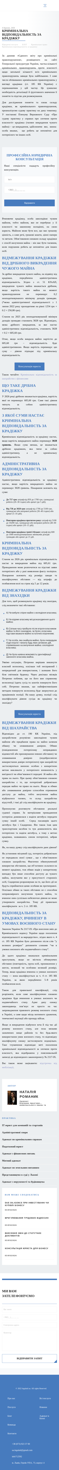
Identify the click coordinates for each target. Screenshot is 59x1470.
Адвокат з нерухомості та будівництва (23, 1181)
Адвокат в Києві (44, 1417)
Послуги (12, 1407)
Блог (10, 1416)
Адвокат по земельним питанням (20, 1167)
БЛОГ (24, 45)
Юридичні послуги (10, 45)
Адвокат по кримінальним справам (22, 1139)
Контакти (12, 1433)
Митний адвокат (11, 1160)
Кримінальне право (39, 45)
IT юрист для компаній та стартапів (22, 1125)
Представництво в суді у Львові (20, 1174)
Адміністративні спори (15, 1132)
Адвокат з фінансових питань (18, 1153)
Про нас (11, 1398)
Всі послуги (45, 1398)
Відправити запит (29, 1358)
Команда (12, 1425)
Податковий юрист (12, 1146)
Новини (43, 1407)
